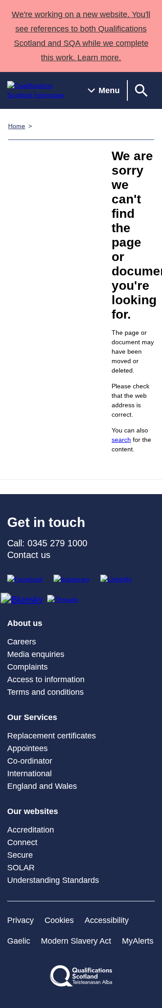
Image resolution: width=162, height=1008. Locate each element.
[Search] (141, 90)
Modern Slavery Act (76, 940)
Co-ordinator (29, 760)
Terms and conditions (45, 692)
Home (16, 126)
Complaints (27, 666)
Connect (22, 842)
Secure (20, 855)
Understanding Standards (53, 880)
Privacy (20, 920)
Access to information (46, 679)
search (121, 439)
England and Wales (42, 786)
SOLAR (21, 867)
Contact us (28, 555)
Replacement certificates (51, 735)
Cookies (59, 920)
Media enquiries (35, 654)
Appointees (27, 748)
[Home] (40, 90)
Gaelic (18, 940)
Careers (21, 641)
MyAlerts (137, 940)
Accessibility (107, 920)
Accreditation (30, 829)
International (29, 773)
